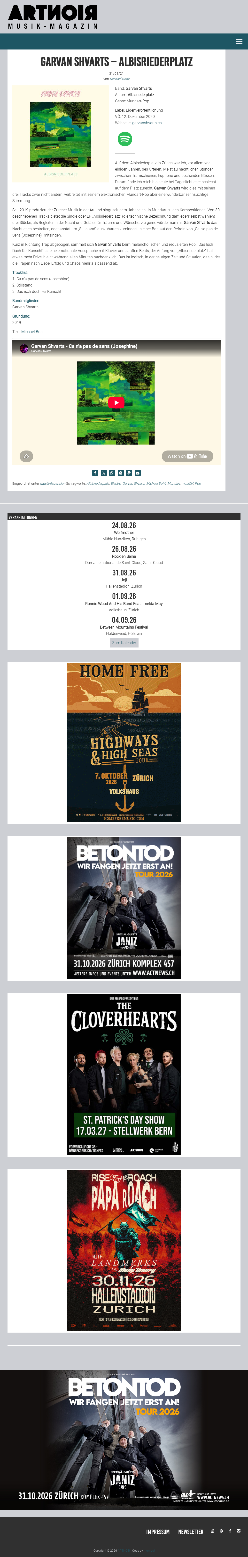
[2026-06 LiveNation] (124, 820)
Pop (198, 483)
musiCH (187, 483)
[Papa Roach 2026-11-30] (124, 1329)
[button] (95, 473)
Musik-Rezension (52, 483)
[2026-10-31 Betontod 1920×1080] (124, 1508)
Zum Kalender (124, 642)
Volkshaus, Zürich (124, 602)
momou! (149, 1550)
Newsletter (190, 1531)
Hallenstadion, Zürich (124, 579)
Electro (116, 483)
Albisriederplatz (97, 483)
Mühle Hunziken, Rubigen (124, 531)
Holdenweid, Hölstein (124, 626)
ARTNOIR (124, 1550)
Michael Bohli (33, 331)
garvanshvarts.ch (147, 123)
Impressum (158, 1531)
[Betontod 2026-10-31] (124, 977)
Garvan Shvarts (133, 483)
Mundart (173, 483)
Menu (239, 41)
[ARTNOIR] (53, 30)
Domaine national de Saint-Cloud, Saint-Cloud (124, 555)
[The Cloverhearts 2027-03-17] (124, 1153)
